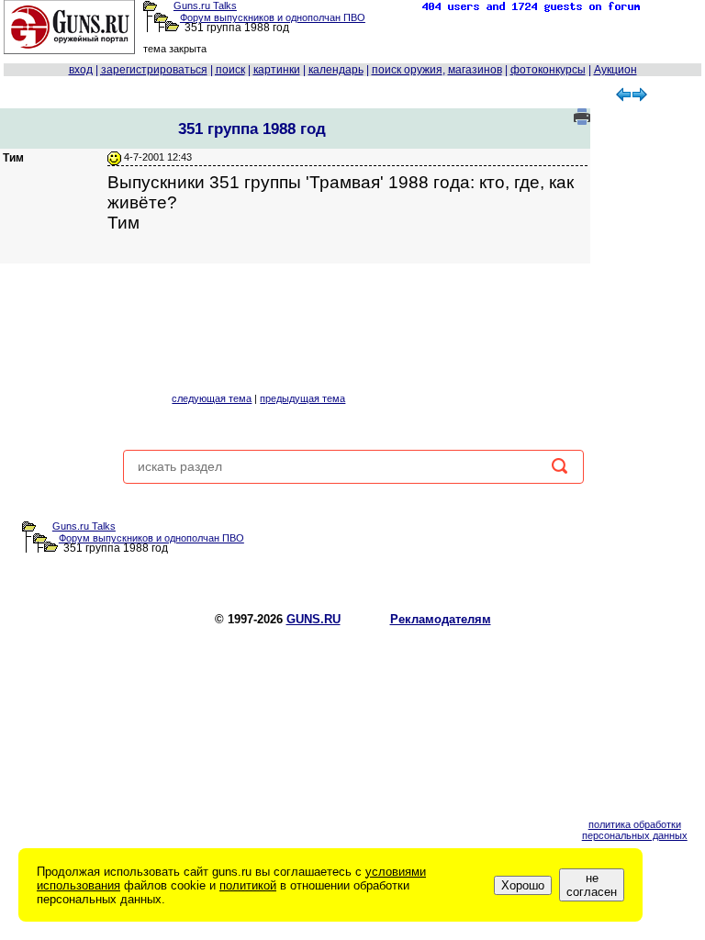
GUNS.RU (313, 619)
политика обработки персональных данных (635, 830)
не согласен (591, 885)
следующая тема (212, 398)
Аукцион (615, 69)
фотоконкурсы (548, 69)
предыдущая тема (302, 398)
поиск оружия (407, 69)
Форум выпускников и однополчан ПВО (272, 17)
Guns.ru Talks (205, 5)
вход (81, 69)
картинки (276, 69)
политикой (247, 885)
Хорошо (522, 885)
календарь (336, 69)
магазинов (475, 69)
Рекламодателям (440, 619)
